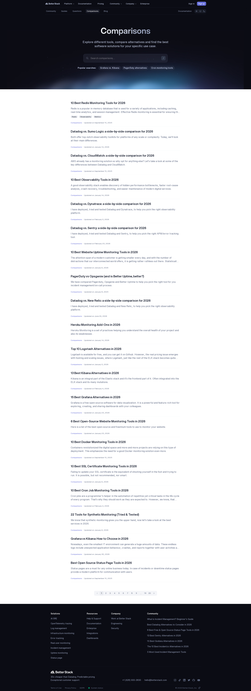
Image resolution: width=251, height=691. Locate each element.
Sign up (201, 4)
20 (149, 593)
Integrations (92, 633)
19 (145, 593)
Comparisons (92, 11)
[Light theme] (196, 11)
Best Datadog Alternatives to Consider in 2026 (169, 625)
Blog (106, 11)
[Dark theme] (204, 11)
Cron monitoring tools (162, 68)
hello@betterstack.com (156, 680)
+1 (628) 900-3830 (131, 680)
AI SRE (54, 619)
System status (97, 688)
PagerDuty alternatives (135, 68)
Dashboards (92, 638)
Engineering (116, 623)
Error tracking (57, 638)
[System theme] (200, 11)
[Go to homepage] (53, 3)
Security (115, 628)
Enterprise (91, 628)
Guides (64, 11)
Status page (56, 658)
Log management (59, 628)
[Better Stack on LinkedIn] (184, 680)
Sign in (191, 4)
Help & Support (94, 619)
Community (51, 11)
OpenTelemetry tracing (61, 623)
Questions (76, 11)
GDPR (82, 688)
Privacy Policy (70, 688)
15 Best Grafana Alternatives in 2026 (164, 641)
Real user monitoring (60, 643)
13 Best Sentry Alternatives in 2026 (164, 636)
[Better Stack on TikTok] (180, 680)
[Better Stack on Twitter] (189, 680)
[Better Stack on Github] (193, 680)
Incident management (61, 648)
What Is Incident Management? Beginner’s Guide (170, 619)
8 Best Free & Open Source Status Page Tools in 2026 (173, 630)
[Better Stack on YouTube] (198, 680)
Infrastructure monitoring (62, 633)
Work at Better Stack (121, 619)
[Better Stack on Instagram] (175, 680)
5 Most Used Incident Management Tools (166, 652)
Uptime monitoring (59, 653)
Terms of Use (56, 688)
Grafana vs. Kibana (109, 68)
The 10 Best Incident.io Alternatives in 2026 (168, 646)
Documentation (185, 11)
